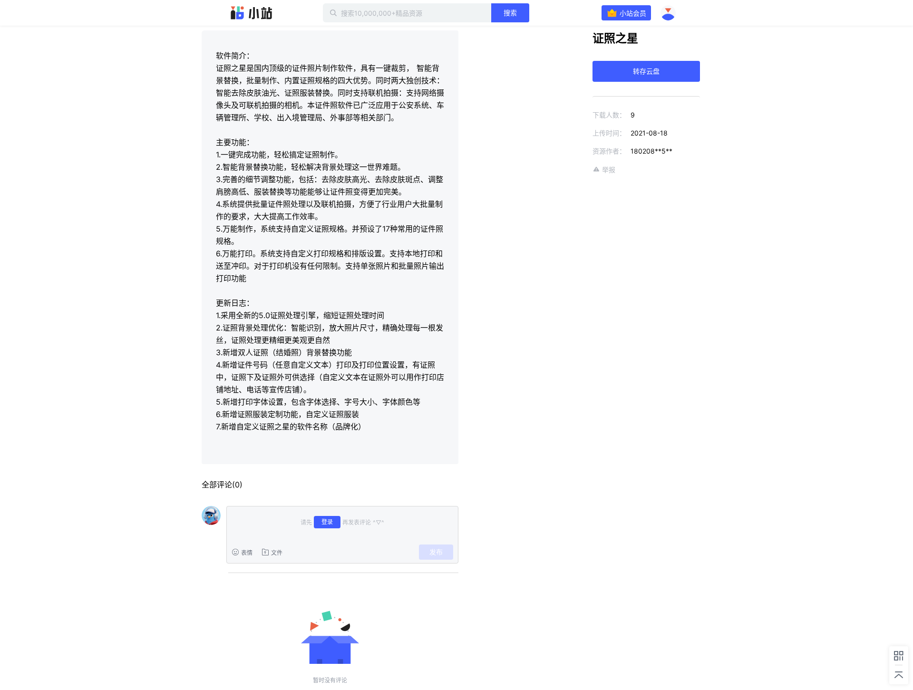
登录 (327, 521)
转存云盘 (646, 71)
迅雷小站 (251, 13)
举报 (608, 169)
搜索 (510, 13)
